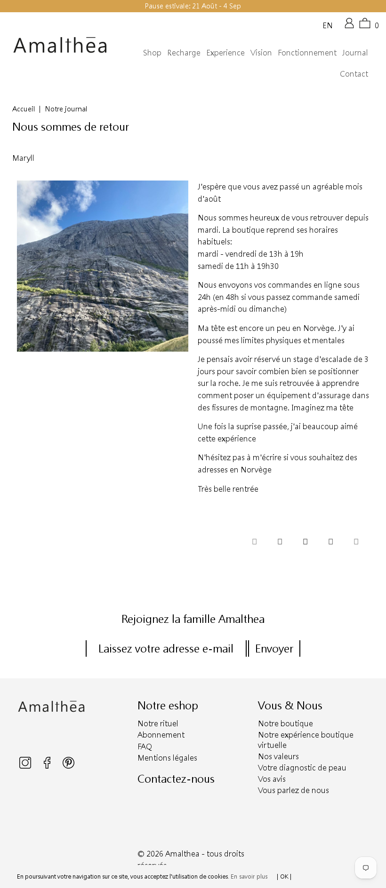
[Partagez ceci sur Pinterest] (305, 542)
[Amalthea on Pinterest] (68, 766)
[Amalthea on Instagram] (25, 766)
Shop (152, 52)
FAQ (144, 746)
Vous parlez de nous (293, 790)
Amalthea (182, 853)
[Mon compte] (349, 26)
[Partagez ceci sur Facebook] (279, 542)
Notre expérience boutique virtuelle (306, 739)
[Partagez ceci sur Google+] (330, 542)
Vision (261, 52)
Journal (355, 52)
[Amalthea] (60, 45)
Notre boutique (285, 723)
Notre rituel (157, 723)
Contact (354, 74)
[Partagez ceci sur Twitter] (254, 542)
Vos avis (272, 779)
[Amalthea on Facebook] (48, 766)
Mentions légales (167, 757)
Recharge (184, 52)
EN (327, 25)
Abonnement (161, 734)
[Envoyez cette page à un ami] (356, 542)
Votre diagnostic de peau (302, 767)
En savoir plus (249, 876)
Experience (225, 52)
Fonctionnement (307, 52)
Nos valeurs (278, 756)
